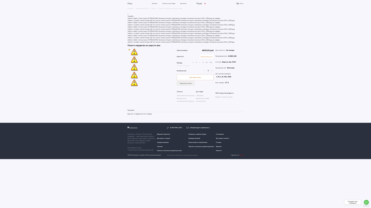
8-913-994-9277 (176, 128)
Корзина (218, 146)
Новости (219, 150)
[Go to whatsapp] (366, 202)
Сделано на (237, 155)
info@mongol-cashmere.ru (200, 128)
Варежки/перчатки (163, 134)
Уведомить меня (185, 83)
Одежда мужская (162, 142)
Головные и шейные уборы (197, 134)
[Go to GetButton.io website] (366, 206)
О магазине (220, 134)
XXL (207, 62)
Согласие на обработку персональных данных (182, 155)
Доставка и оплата (222, 138)
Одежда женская (194, 138)
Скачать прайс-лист (206, 56)
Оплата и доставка (168, 3)
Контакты (183, 3)
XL (203, 62)
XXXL (210, 62)
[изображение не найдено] (129, 49)
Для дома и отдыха (163, 138)
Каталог (154, 3)
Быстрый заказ (195, 77)
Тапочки (160, 146)
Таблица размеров (183, 65)
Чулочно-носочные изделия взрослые (201, 146)
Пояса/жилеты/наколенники (197, 142)
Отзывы (218, 142)
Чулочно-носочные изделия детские (169, 150)
